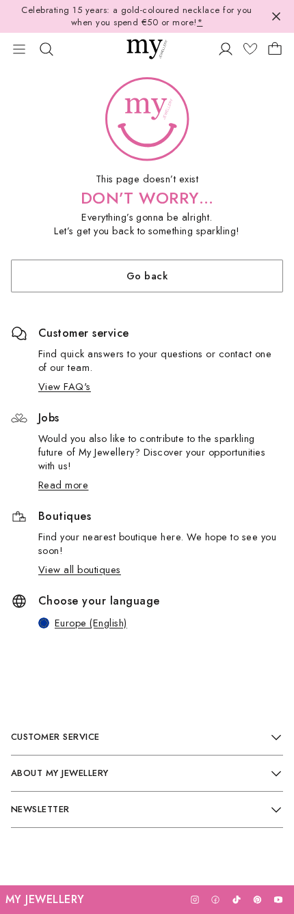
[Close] (276, 16)
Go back (147, 275)
